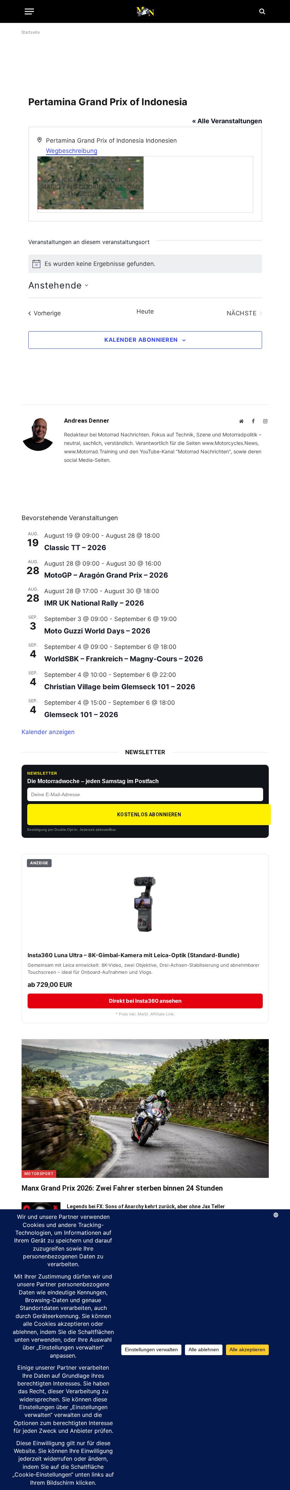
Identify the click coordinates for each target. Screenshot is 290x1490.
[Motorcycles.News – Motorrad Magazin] (145, 11)
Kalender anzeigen (48, 731)
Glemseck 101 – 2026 (81, 714)
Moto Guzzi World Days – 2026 (97, 631)
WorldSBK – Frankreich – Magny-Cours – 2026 (123, 659)
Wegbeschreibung (71, 150)
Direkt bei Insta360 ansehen (145, 1000)
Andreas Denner (86, 420)
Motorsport (38, 1174)
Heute (145, 311)
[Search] (261, 11)
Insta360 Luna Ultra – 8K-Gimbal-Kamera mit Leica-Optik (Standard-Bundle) (134, 955)
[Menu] (29, 11)
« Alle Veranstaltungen (227, 121)
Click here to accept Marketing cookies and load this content (90, 183)
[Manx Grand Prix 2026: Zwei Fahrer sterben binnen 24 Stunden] (145, 1108)
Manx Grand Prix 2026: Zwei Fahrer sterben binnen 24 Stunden (122, 1188)
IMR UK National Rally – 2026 (94, 603)
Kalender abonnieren (141, 339)
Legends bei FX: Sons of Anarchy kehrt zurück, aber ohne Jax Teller (146, 1206)
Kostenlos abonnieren (149, 814)
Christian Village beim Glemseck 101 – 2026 (119, 687)
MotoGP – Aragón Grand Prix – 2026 (106, 575)
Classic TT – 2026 (75, 547)
